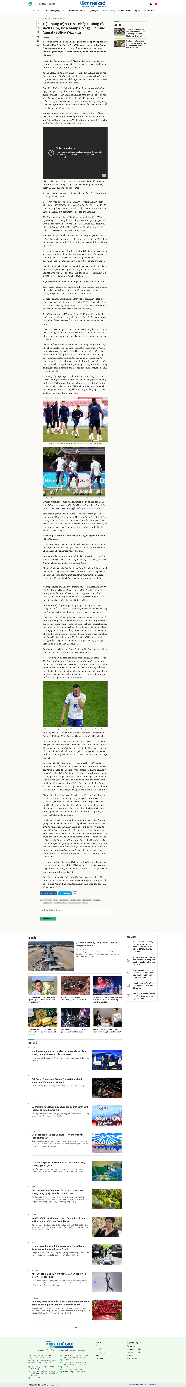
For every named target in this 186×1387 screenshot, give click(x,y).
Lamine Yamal (75, 900)
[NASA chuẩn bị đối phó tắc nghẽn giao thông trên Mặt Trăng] (75, 1017)
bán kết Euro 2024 (60, 903)
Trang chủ (46, 18)
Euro (55, 900)
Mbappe (97, 900)
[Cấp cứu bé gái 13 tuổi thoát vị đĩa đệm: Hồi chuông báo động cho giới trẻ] (107, 1171)
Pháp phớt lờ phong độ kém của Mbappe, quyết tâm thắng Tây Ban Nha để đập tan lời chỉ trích (136, 32)
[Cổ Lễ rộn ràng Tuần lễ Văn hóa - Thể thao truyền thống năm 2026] (107, 1143)
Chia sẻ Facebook (49, 893)
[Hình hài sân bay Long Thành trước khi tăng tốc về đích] (51, 956)
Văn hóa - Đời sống (108, 11)
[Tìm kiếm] (35, 4)
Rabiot (85, 903)
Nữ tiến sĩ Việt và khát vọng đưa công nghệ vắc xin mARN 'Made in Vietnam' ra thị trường (58, 1220)
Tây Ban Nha (48, 903)
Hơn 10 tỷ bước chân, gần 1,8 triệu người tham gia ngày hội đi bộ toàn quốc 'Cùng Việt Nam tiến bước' (60, 1303)
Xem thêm (75, 1327)
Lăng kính (136, 11)
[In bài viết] (38, 45)
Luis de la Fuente (74, 903)
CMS (139, 1385)
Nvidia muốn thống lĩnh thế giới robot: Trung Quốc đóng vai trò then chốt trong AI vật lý (58, 1247)
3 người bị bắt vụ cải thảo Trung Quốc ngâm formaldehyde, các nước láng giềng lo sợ (41, 999)
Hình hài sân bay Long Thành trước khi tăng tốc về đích (97, 944)
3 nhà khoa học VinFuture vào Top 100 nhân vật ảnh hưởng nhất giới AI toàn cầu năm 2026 (59, 1053)
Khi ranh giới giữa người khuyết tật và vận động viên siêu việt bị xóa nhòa (59, 1275)
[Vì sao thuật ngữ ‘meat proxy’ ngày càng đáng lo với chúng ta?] (107, 1017)
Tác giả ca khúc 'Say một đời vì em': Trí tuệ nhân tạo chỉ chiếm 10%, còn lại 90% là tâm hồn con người (143, 947)
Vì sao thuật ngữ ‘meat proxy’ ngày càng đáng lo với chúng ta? (107, 1030)
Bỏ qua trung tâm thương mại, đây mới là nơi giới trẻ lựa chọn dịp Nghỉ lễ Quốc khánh (107, 999)
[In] (75, 893)
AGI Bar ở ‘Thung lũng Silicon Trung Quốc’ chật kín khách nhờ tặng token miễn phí (58, 1080)
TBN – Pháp (47, 900)
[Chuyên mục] (30, 4)
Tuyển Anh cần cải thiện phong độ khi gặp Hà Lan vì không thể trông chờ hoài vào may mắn (136, 44)
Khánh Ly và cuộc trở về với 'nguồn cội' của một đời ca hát (143, 985)
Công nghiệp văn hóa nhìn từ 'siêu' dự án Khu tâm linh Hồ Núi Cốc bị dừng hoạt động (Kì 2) (143, 973)
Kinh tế (82, 11)
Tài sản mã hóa (72, 11)
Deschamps (64, 900)
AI (63, 11)
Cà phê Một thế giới (134, 1349)
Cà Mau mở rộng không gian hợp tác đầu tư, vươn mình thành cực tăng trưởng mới (60, 1108)
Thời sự (40, 11)
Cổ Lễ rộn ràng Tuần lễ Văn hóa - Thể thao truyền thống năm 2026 (57, 1136)
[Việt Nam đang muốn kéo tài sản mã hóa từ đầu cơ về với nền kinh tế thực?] (42, 1017)
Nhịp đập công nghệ (52, 11)
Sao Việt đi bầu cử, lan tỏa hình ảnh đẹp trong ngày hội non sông (144, 996)
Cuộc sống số (93, 11)
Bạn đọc (121, 11)
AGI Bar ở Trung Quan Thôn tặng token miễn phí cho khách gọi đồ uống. (58, 1086)
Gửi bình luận (47, 919)
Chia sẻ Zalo (66, 893)
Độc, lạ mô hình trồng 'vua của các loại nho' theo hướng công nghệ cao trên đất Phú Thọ (57, 1192)
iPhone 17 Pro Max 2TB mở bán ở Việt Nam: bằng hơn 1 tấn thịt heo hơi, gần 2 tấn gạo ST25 (144, 960)
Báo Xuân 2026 (148, 11)
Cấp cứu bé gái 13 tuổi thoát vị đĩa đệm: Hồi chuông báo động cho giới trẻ (58, 1164)
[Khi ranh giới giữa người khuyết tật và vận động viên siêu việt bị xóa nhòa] (107, 1282)
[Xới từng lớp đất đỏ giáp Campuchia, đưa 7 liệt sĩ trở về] (75, 985)
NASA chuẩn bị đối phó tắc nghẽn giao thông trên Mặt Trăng (75, 1030)
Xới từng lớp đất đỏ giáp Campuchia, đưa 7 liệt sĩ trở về (74, 998)
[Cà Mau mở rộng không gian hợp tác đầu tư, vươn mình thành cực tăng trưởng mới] (107, 1115)
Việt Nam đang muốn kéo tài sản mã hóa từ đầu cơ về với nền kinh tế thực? (42, 1031)
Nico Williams (87, 900)
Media (128, 11)
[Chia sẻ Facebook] (38, 36)
